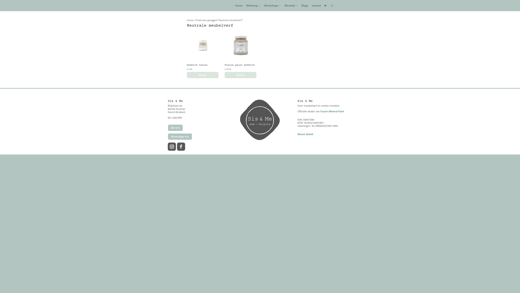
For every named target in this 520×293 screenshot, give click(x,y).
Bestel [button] (203, 75)
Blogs (304, 6)
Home (190, 20)
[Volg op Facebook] (181, 147)
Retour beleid (305, 134)
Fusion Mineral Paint (332, 111)
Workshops (271, 6)
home (239, 6)
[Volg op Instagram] (172, 147)
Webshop (252, 6)
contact (316, 6)
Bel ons (175, 128)
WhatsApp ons (180, 136)
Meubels (290, 6)
